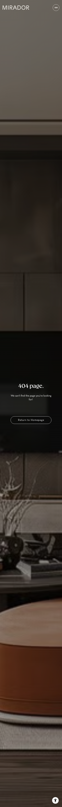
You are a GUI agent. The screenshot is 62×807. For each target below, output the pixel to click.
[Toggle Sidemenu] (56, 7)
